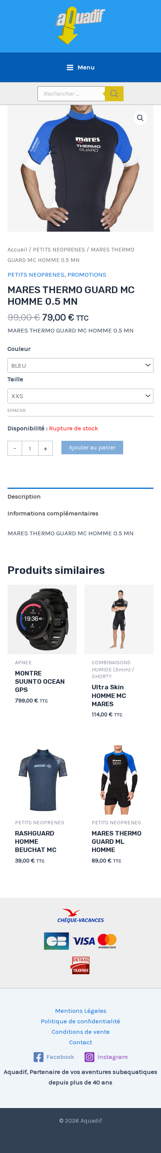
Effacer (16, 410)
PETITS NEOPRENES (59, 249)
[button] (140, 118)
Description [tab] (24, 496)
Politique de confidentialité (80, 1021)
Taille (15, 379)
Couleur (18, 348)
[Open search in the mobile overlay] (80, 93)
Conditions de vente (81, 1031)
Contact (80, 1042)
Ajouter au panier (92, 447)
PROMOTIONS (86, 274)
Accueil (17, 249)
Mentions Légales (80, 1010)
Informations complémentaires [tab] (52, 513)
